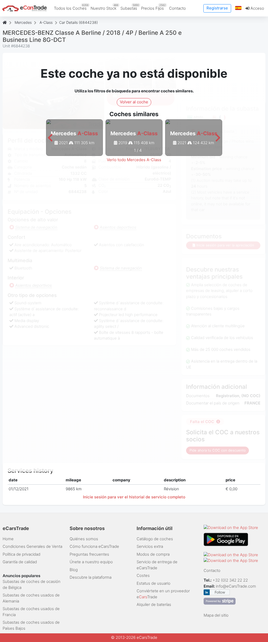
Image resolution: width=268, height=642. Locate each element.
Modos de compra (153, 554)
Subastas (129, 7)
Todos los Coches (71, 7)
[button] (238, 8)
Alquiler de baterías (154, 604)
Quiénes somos (84, 538)
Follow (220, 592)
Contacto (177, 8)
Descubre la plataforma (90, 577)
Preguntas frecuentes (89, 554)
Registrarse (217, 7)
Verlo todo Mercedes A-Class (134, 159)
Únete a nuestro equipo (91, 561)
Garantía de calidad (20, 561)
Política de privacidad (21, 554)
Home (8, 538)
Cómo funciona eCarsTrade (94, 546)
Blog (74, 569)
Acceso (256, 8)
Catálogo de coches (155, 538)
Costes (143, 575)
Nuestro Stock (104, 7)
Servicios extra (150, 546)
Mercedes (23, 22)
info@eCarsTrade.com (236, 586)
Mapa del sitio (216, 615)
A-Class (46, 22)
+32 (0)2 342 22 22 (231, 580)
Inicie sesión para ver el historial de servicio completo (134, 496)
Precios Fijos (153, 7)
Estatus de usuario (153, 583)
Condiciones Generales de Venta (32, 546)
